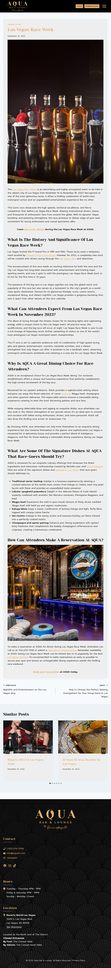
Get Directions (14, 927)
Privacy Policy (79, 960)
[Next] (103, 751)
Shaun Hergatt (95, 466)
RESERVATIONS (92, 6)
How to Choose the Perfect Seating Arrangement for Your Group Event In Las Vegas (85, 691)
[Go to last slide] (7, 751)
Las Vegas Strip (67, 258)
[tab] (50, 783)
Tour (79, 6)
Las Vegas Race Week (24, 189)
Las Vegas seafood (18, 657)
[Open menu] (104, 6)
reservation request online (62, 650)
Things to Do (14, 24)
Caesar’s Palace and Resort (41, 255)
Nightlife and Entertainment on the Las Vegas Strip (24, 689)
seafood (66, 393)
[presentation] (28, 737)
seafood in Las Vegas (67, 470)
